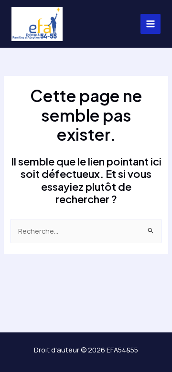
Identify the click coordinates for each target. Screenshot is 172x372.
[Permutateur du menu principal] (150, 24)
